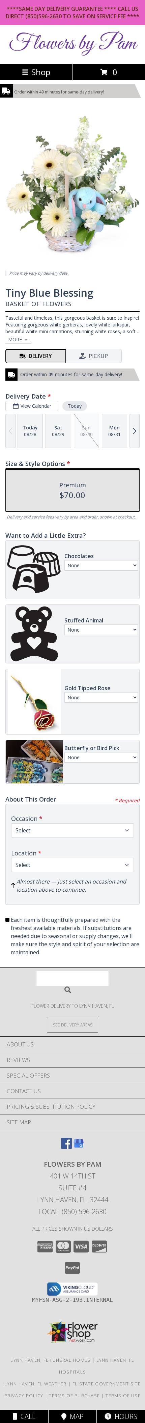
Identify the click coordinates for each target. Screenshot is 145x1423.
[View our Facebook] (66, 1146)
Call (26, 1416)
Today (75, 406)
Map (75, 1416)
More (15, 339)
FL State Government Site (106, 1384)
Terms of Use (123, 1396)
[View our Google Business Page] (78, 1146)
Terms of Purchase (74, 1396)
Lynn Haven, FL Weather (35, 1384)
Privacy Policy (23, 1396)
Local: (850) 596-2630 (72, 1211)
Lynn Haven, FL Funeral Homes (50, 1360)
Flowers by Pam (72, 44)
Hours (124, 1416)
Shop (40, 72)
